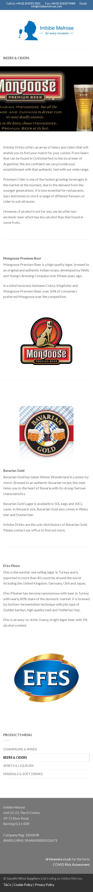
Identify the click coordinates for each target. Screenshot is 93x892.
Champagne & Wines (20, 749)
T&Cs (7, 885)
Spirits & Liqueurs (18, 766)
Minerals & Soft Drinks (23, 774)
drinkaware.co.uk (58, 859)
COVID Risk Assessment (71, 864)
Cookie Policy (22, 885)
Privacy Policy (44, 885)
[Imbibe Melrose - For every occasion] (46, 29)
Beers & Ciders (15, 757)
